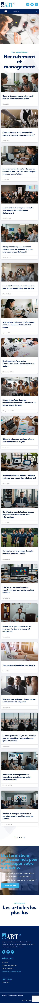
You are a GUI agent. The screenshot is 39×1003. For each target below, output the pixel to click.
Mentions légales (12, 995)
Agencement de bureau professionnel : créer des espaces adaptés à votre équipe (18, 324)
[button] (6, 11)
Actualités (5, 962)
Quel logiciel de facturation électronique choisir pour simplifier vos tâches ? (18, 363)
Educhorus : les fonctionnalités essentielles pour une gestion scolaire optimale (18, 589)
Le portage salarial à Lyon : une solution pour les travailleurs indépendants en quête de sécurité (19, 738)
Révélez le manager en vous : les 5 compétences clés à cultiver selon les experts (17, 816)
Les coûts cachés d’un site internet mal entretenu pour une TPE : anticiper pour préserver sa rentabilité (19, 171)
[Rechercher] (36, 11)
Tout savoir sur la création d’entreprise (18, 665)
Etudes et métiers (7, 968)
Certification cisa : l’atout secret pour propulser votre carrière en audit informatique (18, 514)
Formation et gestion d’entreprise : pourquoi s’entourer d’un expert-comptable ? (17, 629)
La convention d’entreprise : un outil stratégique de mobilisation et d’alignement (17, 210)
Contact (4, 995)
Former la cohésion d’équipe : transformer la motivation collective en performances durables (19, 402)
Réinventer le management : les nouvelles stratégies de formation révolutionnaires (16, 777)
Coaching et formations (9, 965)
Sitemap (20, 995)
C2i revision (5, 982)
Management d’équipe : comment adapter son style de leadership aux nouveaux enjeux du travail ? (17, 249)
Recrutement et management (11, 971)
